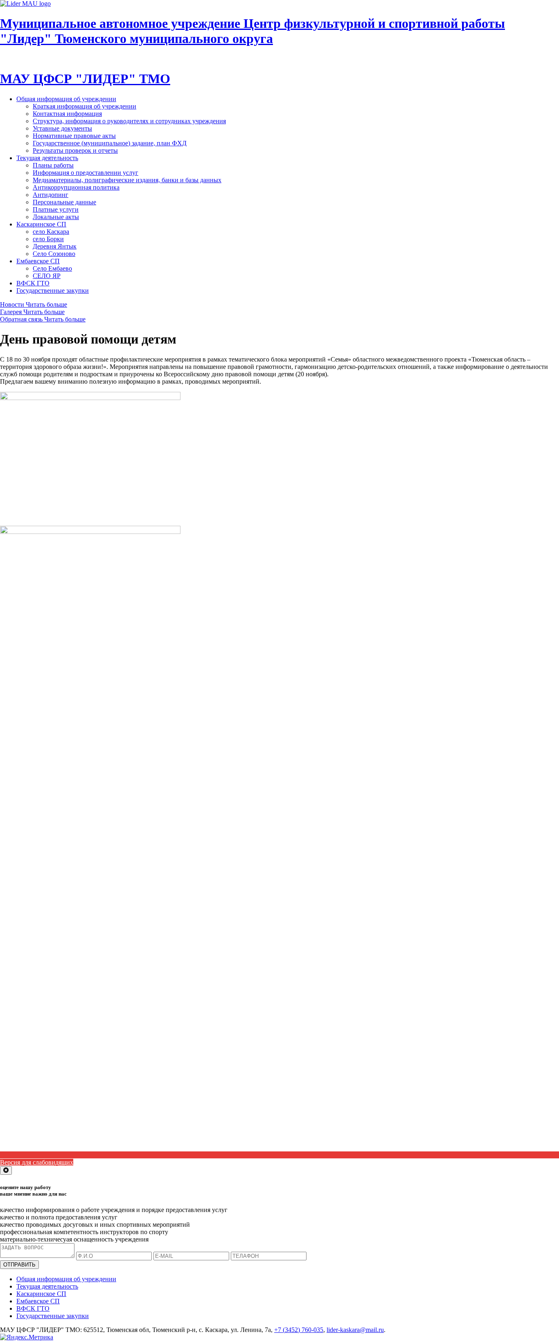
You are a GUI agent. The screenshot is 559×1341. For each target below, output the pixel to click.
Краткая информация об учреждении (84, 106)
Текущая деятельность (47, 157)
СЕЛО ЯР (47, 275)
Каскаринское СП (41, 224)
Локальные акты (56, 216)
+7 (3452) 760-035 (298, 1329)
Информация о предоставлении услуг (85, 172)
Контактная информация (67, 113)
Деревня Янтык (55, 246)
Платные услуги (56, 209)
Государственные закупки (52, 290)
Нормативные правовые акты (74, 135)
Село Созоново (54, 253)
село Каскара (51, 231)
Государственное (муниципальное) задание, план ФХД (110, 143)
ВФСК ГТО (33, 283)
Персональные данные (64, 202)
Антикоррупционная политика (76, 187)
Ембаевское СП (38, 261)
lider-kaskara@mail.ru (355, 1329)
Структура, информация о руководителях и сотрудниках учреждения (129, 121)
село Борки (48, 238)
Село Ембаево (52, 268)
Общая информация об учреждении (66, 98)
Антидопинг (50, 194)
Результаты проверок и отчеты (75, 150)
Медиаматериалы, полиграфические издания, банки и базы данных (127, 179)
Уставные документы (62, 128)
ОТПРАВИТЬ (19, 1265)
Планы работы (53, 165)
